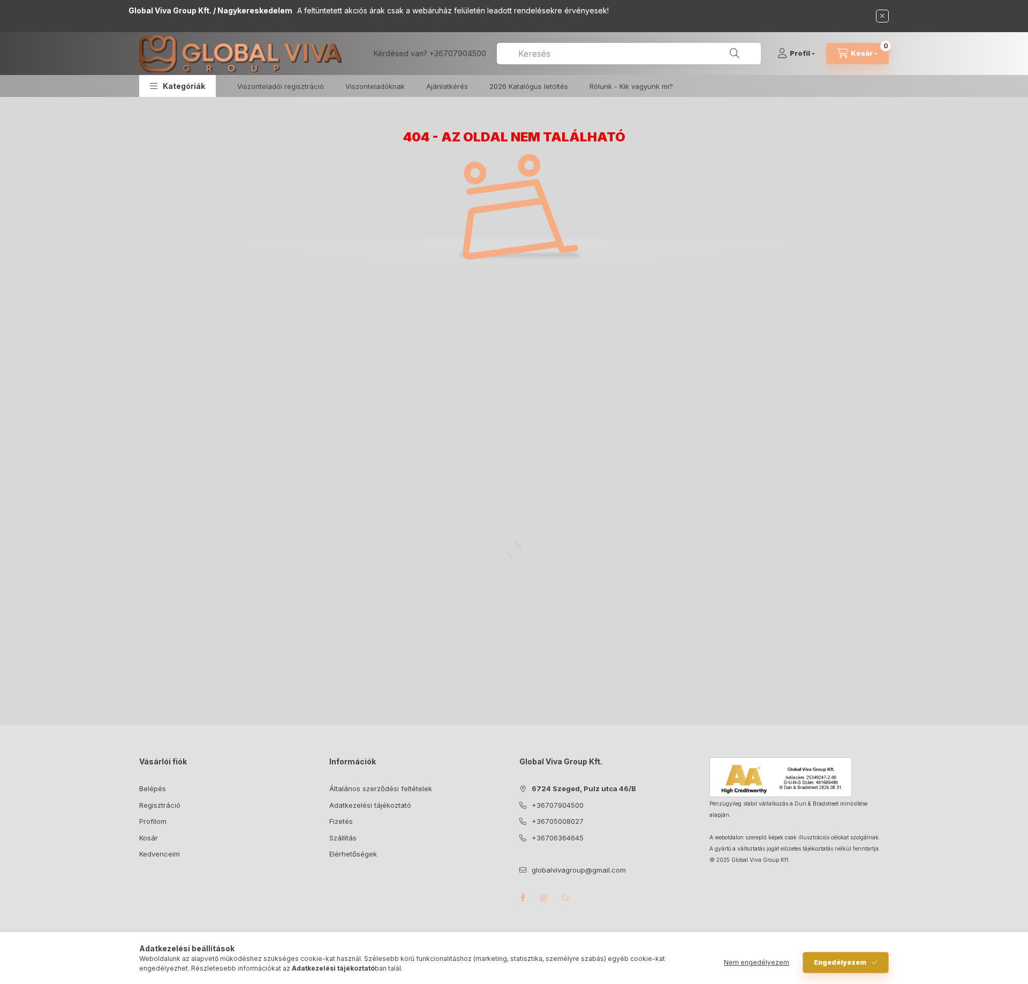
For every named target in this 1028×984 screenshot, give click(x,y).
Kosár (148, 837)
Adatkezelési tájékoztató (370, 805)
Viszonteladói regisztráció (280, 86)
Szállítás (343, 837)
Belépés (152, 788)
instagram (544, 897)
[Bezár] (882, 16)
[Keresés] (734, 53)
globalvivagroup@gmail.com (579, 870)
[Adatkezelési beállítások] (565, 897)
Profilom (153, 821)
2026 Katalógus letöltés (528, 86)
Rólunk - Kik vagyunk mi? (631, 86)
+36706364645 (558, 837)
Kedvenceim (159, 854)
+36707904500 (457, 53)
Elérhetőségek (353, 854)
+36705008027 (558, 821)
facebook (522, 897)
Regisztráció (159, 805)
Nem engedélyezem (756, 962)
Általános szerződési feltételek (380, 788)
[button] (177, 86)
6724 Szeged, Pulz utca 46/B (584, 788)
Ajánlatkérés (447, 86)
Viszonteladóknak (375, 86)
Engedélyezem (840, 962)
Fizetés (341, 821)
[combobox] (629, 53)
